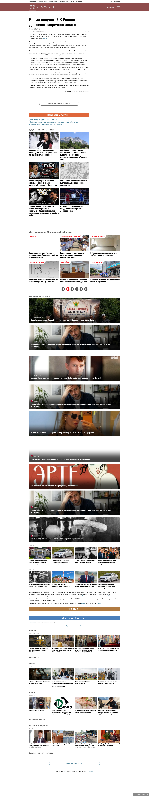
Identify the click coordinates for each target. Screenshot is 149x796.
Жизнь (32, 663)
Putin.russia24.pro (34, 633)
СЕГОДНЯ (90, 771)
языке (83, 604)
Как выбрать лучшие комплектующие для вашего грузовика (45, 124)
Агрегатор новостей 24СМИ (74, 626)
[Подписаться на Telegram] (111, 1)
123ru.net (117, 1)
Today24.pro (32, 729)
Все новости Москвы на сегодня (59, 104)
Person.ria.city (64, 1)
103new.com (111, 596)
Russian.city (32, 1)
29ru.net (31, 569)
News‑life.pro (53, 1)
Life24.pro (31, 666)
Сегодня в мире (37, 726)
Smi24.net (31, 545)
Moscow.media (42, 1)
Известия (44, 38)
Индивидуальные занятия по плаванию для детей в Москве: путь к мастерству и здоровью (53, 122)
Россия (32, 657)
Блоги (32, 692)
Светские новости (32, 622)
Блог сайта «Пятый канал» (37, 31)
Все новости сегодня (39, 296)
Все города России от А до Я (74, 763)
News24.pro (32, 695)
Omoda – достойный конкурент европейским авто (43, 119)
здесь (100, 604)
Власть (32, 630)
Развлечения (35, 719)
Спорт (72, 1)
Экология (79, 1)
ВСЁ (65, 771)
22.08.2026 (110, 7)
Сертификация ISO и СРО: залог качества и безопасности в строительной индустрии (52, 121)
